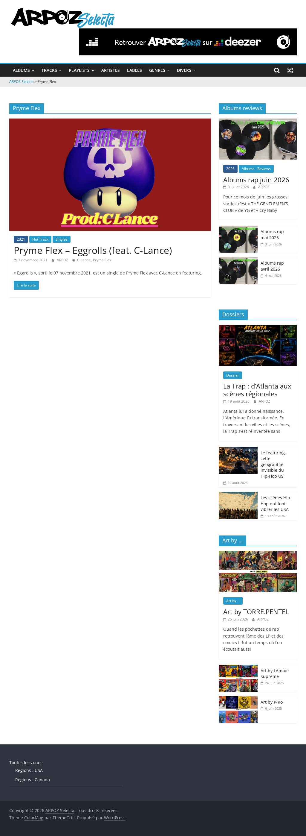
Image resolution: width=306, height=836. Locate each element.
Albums (21, 70)
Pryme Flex (102, 260)
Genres (157, 70)
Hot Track (40, 239)
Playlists (79, 70)
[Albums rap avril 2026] (238, 260)
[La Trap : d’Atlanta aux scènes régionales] (258, 328)
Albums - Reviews (256, 168)
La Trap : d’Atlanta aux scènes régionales (257, 389)
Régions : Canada (32, 779)
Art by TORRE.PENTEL (256, 611)
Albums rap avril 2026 (272, 266)
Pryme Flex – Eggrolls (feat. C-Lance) (93, 250)
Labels (134, 70)
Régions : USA (29, 770)
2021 (21, 239)
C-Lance (84, 260)
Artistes (110, 70)
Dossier (232, 375)
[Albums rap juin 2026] (258, 122)
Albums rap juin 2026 (256, 179)
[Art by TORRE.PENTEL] (258, 554)
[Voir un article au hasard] (290, 70)
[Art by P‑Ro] (238, 699)
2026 (230, 168)
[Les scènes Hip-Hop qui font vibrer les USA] (238, 495)
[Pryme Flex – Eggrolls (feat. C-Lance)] (110, 122)
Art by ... (233, 600)
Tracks (49, 70)
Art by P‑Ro (272, 702)
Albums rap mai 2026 (272, 234)
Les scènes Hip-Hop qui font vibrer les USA (276, 503)
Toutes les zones (25, 762)
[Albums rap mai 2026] (238, 229)
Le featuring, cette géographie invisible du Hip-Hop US (273, 464)
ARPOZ (63, 260)
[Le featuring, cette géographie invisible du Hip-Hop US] (238, 450)
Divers (184, 70)
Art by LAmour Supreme (275, 673)
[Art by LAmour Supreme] (238, 668)
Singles (62, 239)
